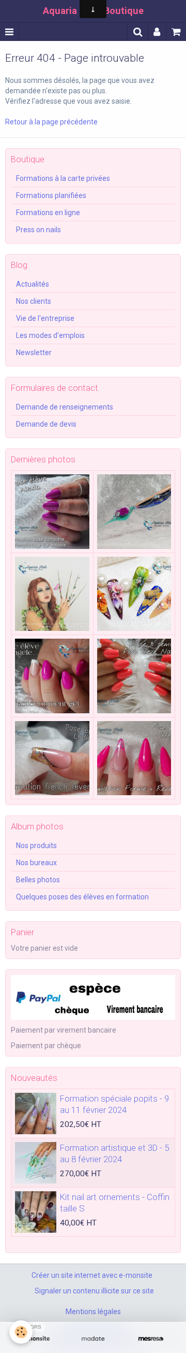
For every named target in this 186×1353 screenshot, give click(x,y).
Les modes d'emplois (50, 335)
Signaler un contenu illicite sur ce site (94, 1291)
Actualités (32, 284)
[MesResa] (151, 1339)
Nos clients (33, 301)
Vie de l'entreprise (45, 318)
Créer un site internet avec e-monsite (92, 1275)
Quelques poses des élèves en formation (82, 897)
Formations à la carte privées (63, 178)
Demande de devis (46, 424)
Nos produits (36, 845)
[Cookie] (21, 1332)
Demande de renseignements (64, 407)
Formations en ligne (48, 212)
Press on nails (38, 230)
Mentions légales (93, 1311)
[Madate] (93, 1339)
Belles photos (38, 880)
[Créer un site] (35, 1339)
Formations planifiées (51, 195)
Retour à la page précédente (51, 122)
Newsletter (34, 352)
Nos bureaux (36, 862)
